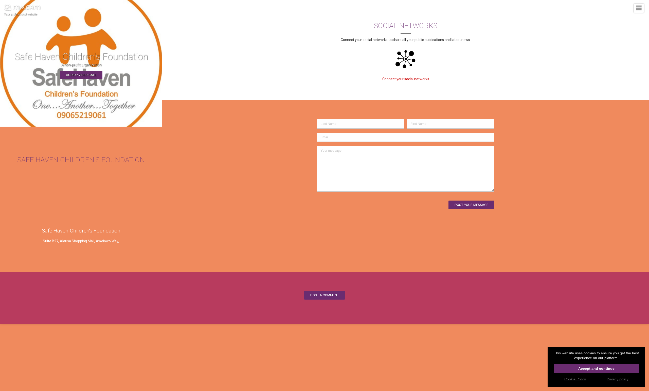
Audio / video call (81, 75)
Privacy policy (617, 379)
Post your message (471, 205)
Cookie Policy (575, 379)
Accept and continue (596, 368)
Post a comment (324, 295)
